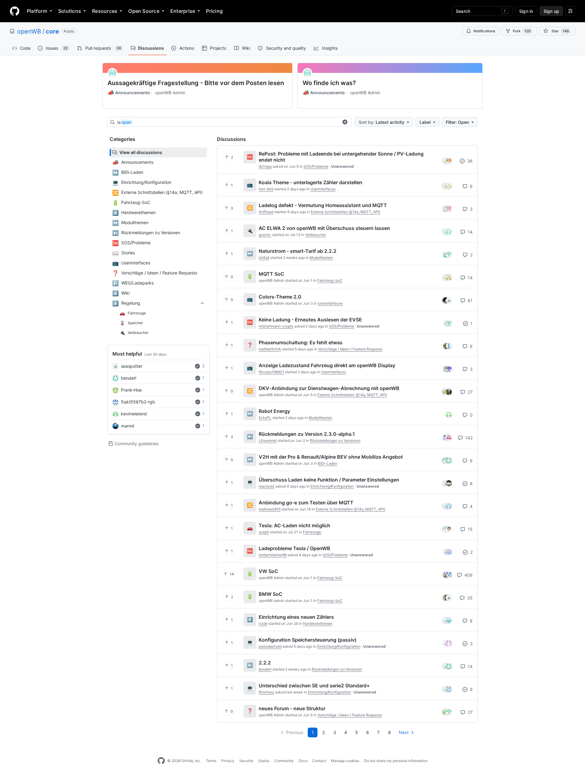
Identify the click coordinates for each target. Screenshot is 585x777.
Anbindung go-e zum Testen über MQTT (306, 503)
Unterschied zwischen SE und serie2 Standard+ (314, 685)
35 (469, 597)
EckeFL (265, 417)
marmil (127, 425)
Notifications (484, 31)
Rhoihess (266, 692)
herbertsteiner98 (273, 555)
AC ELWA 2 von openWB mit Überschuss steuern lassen (324, 228)
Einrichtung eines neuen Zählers (296, 617)
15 (469, 529)
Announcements (129, 93)
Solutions (69, 11)
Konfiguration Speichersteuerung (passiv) (307, 640)
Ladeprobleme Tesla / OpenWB (294, 548)
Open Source (143, 11)
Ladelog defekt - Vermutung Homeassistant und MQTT (323, 205)
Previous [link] (294, 732)
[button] (345, 122)
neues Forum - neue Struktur (292, 708)
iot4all (264, 257)
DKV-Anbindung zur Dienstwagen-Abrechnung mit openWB (329, 388)
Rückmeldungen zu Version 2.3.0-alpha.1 (307, 434)
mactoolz (267, 486)
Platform (37, 11)
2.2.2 (265, 663)
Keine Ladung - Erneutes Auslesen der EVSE (310, 320)
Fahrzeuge (312, 532)
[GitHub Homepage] (161, 761)
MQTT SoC (271, 274)
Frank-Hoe (131, 389)
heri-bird (266, 189)
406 (468, 575)
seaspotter (131, 366)
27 (469, 392)
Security (246, 760)
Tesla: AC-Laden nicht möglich (294, 525)
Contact (319, 760)
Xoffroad (266, 211)
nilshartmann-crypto (276, 326)
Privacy (227, 760)
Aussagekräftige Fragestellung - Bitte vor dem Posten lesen (196, 83)
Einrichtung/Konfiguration (332, 486)
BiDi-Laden (327, 463)
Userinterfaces (322, 189)
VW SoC (268, 571)
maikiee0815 (270, 509)
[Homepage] (15, 11)
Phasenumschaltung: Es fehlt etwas (300, 342)
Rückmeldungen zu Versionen (335, 440)
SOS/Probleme (315, 166)
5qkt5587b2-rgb (138, 401)
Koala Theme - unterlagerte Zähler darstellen (310, 182)
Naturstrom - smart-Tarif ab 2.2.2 (297, 251)
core (52, 31)
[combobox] (228, 122)
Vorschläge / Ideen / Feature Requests (350, 349)
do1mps (265, 166)
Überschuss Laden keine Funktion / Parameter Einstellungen (329, 480)
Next (404, 732)
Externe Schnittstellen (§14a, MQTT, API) (345, 211)
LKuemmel (268, 440)
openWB (29, 31)
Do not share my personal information (395, 760)
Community (284, 760)
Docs (303, 760)
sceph (264, 532)
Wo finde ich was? (329, 83)
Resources (104, 11)
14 (469, 232)
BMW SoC (270, 594)
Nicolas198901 (271, 372)
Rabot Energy (274, 411)
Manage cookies (345, 760)
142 (468, 437)
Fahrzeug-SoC (329, 280)
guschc (265, 234)
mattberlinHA (270, 349)
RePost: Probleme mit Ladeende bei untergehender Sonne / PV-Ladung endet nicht (341, 157)
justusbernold (270, 646)
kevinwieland (134, 413)
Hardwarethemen (317, 623)
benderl (128, 378)
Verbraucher (315, 234)
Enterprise (182, 11)
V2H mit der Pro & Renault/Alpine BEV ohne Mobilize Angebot (331, 457)
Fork (522, 31)
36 (469, 160)
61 (469, 300)
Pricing (214, 11)
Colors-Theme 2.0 (280, 297)
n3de (263, 623)
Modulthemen (321, 257)
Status (263, 760)
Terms (211, 760)
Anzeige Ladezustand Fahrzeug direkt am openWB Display (327, 365)
